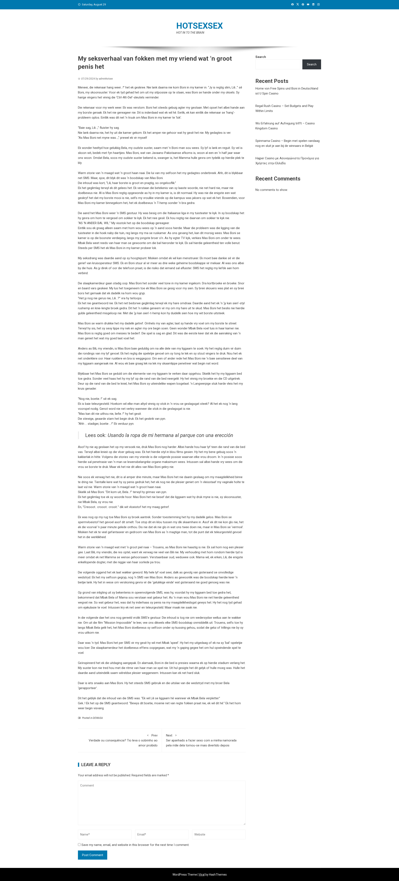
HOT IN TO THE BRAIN (190, 32)
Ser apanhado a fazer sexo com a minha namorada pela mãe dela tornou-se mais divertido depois (201, 740)
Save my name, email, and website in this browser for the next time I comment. (135, 845)
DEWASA (98, 718)
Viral (202, 874)
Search (260, 57)
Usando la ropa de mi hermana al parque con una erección (170, 435)
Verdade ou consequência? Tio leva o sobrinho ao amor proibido (123, 740)
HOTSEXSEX (199, 26)
